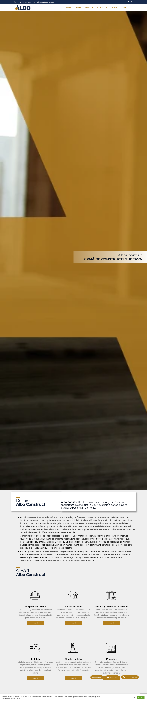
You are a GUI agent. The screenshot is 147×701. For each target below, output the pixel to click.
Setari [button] (133, 697)
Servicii (88, 7)
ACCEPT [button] (140, 697)
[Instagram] (131, 2)
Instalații (35, 659)
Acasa (68, 7)
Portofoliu (101, 7)
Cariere (114, 7)
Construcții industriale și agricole (111, 606)
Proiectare (111, 659)
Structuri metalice (73, 659)
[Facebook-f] (128, 2)
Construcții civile (73, 606)
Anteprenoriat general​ (35, 606)
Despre (78, 7)
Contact (124, 7)
